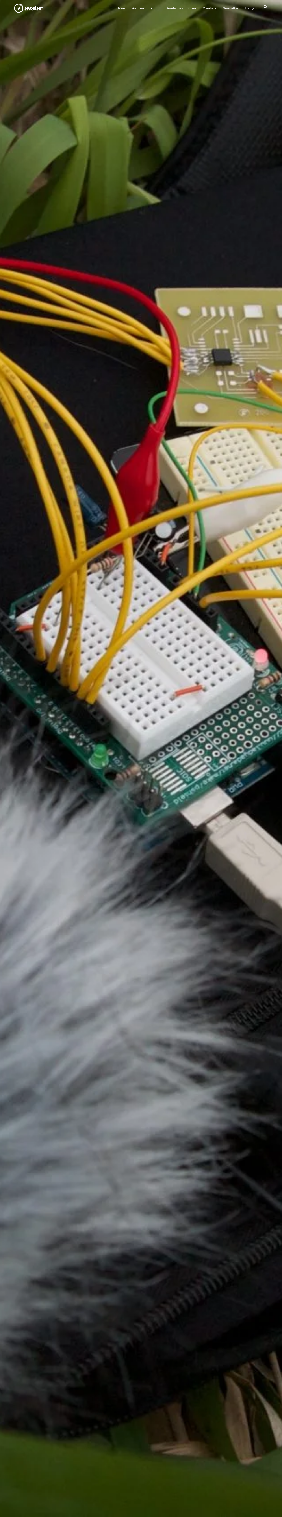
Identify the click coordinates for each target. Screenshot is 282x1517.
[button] (265, 8)
